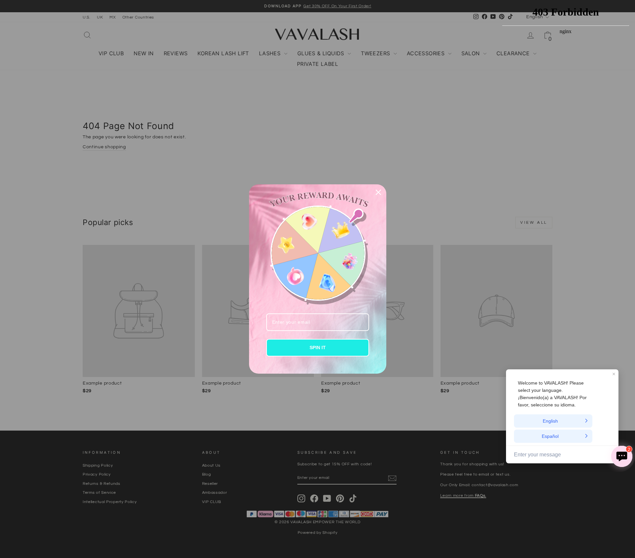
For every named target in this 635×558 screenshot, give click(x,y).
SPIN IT (318, 347)
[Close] (378, 192)
